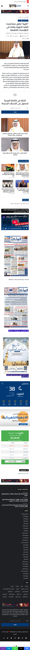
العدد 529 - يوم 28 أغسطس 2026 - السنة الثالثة (19, 279)
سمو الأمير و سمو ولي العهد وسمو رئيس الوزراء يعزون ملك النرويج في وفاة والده (7, 190)
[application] (15, 222)
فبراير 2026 (25, 528)
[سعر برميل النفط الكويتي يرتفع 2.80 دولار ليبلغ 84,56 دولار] (7, 167)
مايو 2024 (25, 578)
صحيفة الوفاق (23, 36)
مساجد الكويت (18, 597)
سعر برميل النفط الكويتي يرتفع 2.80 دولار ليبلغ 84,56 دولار (8, 174)
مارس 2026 (25, 526)
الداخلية (12, 586)
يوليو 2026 (25, 516)
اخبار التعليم (20, 17)
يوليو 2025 (25, 545)
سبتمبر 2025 (25, 540)
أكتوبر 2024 (25, 566)
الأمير (22, 586)
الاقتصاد (17, 586)
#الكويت (26, 586)
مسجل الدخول (20, 203)
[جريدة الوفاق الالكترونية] (15, 5)
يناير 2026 (26, 530)
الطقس (17, 589)
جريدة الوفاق (10, 591)
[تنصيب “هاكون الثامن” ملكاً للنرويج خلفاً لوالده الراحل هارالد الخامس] (22, 183)
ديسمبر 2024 (25, 561)
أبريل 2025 (25, 552)
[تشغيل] (27, 228)
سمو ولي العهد (12, 594)
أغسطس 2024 (24, 571)
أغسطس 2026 (24, 514)
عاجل (20, 21)
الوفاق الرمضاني (25, 591)
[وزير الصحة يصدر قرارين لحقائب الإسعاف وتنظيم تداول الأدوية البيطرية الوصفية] (22, 167)
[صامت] (5, 228)
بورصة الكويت (17, 591)
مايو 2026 (25, 521)
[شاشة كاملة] (3, 228)
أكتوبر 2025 (25, 538)
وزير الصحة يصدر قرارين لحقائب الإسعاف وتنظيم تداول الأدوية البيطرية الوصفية (22, 174)
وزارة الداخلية (11, 597)
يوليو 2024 (25, 573)
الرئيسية (25, 17)
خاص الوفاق (25, 594)
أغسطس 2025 (24, 542)
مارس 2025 (25, 554)
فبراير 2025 (25, 557)
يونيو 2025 (25, 547)
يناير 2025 (26, 559)
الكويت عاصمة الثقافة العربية (8, 589)
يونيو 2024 (25, 576)
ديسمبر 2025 (25, 533)
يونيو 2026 (25, 519)
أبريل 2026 (25, 523)
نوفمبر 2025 (25, 535)
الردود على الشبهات (24, 589)
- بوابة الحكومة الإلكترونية (23, 473)
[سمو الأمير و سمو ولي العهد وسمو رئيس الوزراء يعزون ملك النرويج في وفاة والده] (7, 183)
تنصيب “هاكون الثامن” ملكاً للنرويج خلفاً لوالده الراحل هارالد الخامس (23, 190)
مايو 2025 (25, 550)
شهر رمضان (4, 594)
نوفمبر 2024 (25, 564)
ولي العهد (5, 597)
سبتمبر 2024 (25, 569)
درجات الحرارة (19, 594)
